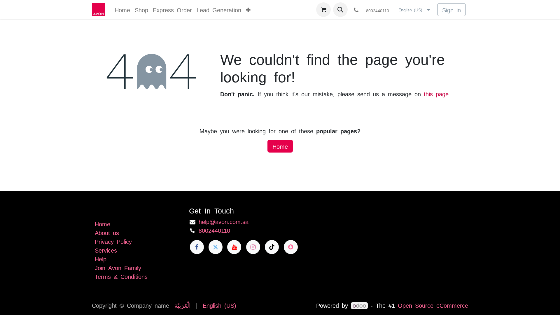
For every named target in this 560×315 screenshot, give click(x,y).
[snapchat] (291, 247)
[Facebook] (197, 247)
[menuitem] (122, 9)
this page (436, 93)
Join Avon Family (118, 267)
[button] (340, 9)
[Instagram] (253, 247)
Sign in (451, 9)
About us (107, 232)
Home (280, 146)
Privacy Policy (113, 241)
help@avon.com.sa (224, 221)
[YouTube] (234, 247)
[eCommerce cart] (323, 9)
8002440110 (214, 230)
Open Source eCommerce (433, 305)
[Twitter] (216, 247)
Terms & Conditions (121, 276)
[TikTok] (272, 247)
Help (100, 258)
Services (106, 250)
